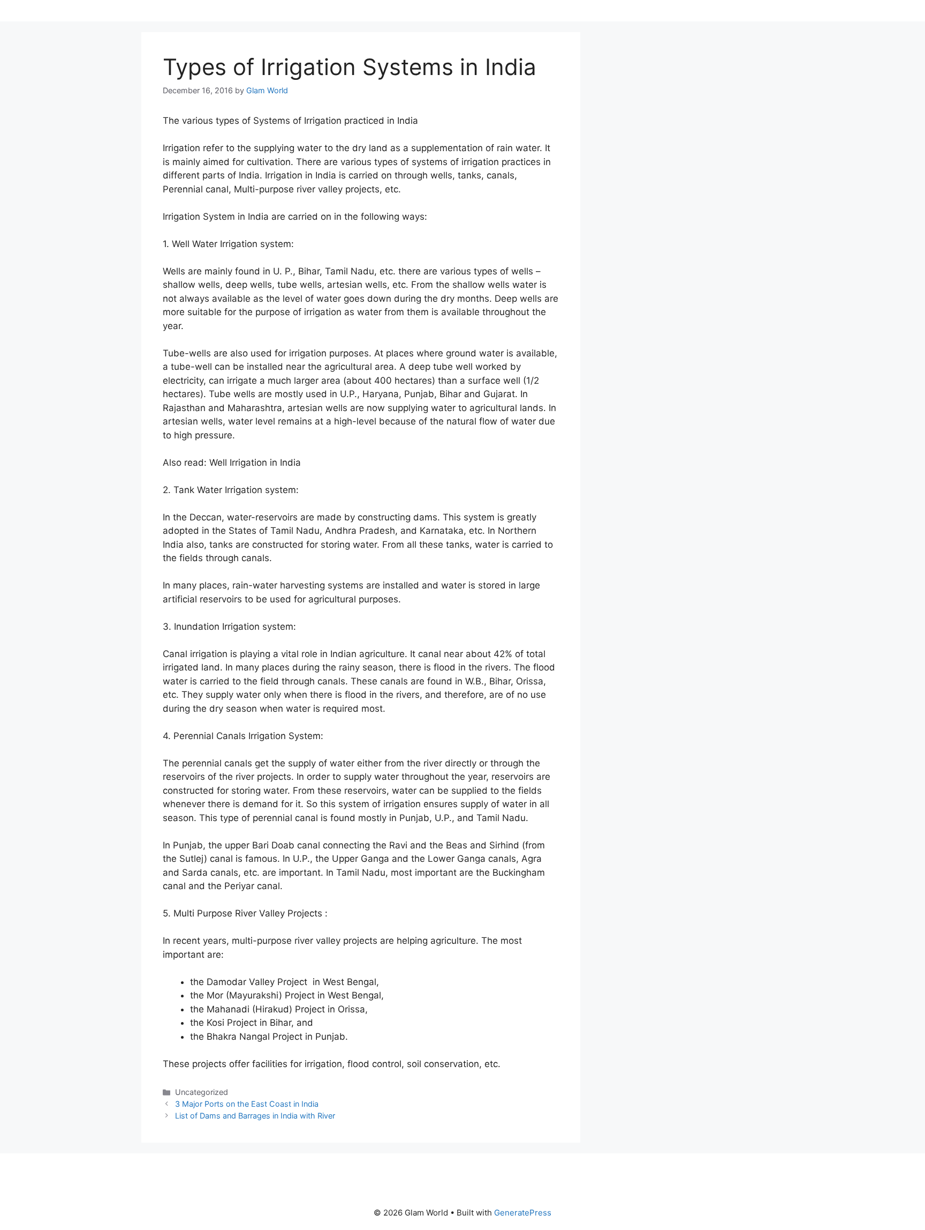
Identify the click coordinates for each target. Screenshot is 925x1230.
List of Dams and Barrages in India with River (255, 1115)
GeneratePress (522, 1212)
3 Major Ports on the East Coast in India (247, 1103)
